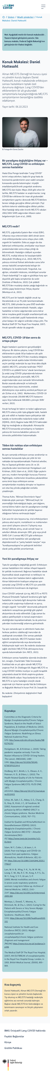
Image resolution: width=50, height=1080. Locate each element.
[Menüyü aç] (43, 6)
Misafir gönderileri (25, 17)
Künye (7, 1042)
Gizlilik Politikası (13, 1048)
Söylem (11, 17)
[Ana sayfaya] (3, 17)
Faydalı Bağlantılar (14, 1036)
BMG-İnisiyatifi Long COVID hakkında (25, 1030)
